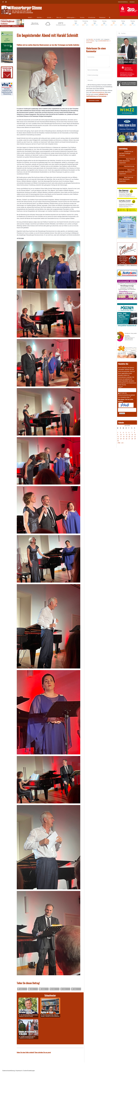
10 (121, 434)
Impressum (19, 1070)
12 (126, 434)
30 (118, 441)
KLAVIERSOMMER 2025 (103, 40)
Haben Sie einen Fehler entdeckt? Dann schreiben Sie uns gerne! (34, 1052)
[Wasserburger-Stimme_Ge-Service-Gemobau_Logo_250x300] (127, 188)
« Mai (118, 443)
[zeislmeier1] (127, 270)
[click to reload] (126, 405)
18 (123, 436)
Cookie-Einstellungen (29, 1070)
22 (135, 436)
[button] (109, 17)
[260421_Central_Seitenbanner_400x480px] (127, 243)
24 (121, 438)
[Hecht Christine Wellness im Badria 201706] (127, 346)
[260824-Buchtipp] (50, 998)
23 (118, 438)
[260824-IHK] (28, 998)
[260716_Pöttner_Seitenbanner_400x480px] (127, 304)
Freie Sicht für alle (129, 166)
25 (123, 438)
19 (126, 436)
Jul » (122, 443)
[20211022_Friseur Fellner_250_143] (127, 331)
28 (132, 438)
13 (129, 434)
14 (132, 434)
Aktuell (87, 40)
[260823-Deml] (28, 1020)
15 (135, 434)
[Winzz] (127, 90)
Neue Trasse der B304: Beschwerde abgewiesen (127, 160)
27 (129, 438)
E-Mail (120, 387)
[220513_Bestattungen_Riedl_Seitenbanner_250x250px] (127, 280)
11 (123, 434)
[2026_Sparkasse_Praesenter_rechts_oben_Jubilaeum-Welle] (128, 5)
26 (126, 438)
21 (132, 436)
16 (118, 436)
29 (135, 438)
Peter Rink (90, 39)
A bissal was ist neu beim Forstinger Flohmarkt (126, 153)
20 (129, 436)
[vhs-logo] (7, 83)
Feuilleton (92, 40)
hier (125, 385)
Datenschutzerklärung (124, 395)
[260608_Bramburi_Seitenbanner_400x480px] (127, 216)
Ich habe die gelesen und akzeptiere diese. (126, 395)
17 (121, 436)
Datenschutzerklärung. (98, 92)
